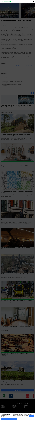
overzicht (16, 415)
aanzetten (2, 416)
